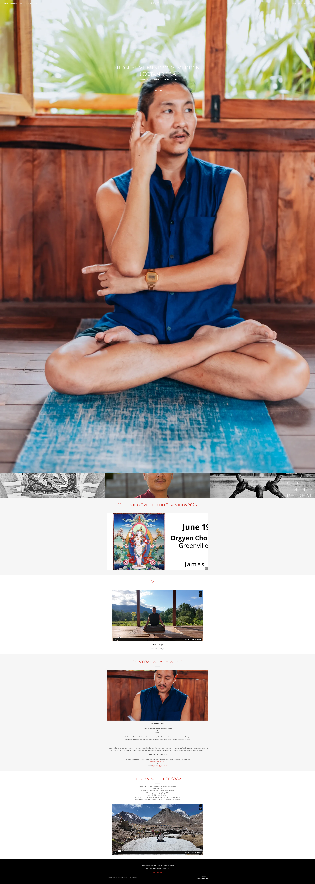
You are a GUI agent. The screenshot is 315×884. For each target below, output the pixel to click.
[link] (157, 3)
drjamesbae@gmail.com (159, 766)
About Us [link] (13, 3)
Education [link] (285, 3)
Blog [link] (294, 3)
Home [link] (6, 3)
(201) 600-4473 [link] (157, 90)
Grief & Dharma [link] (31, 3)
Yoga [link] (21, 3)
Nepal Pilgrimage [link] (304, 3)
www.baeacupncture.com (157, 761)
